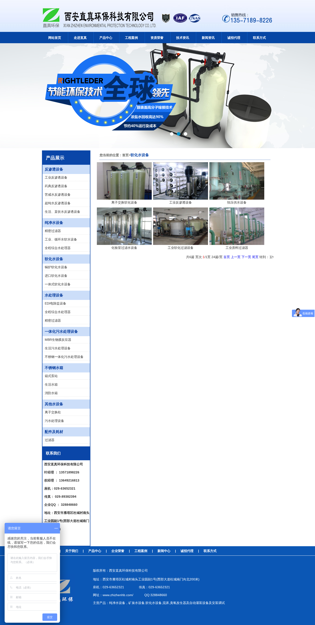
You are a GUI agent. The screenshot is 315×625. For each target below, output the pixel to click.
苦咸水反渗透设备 (58, 194)
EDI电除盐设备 (55, 303)
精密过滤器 (53, 231)
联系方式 (210, 551)
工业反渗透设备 (56, 177)
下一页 (246, 257)
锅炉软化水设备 (56, 267)
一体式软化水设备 (58, 284)
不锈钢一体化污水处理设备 (64, 357)
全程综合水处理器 (58, 248)
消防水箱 (51, 393)
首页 (226, 257)
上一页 (236, 257)
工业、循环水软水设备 (61, 239)
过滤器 (49, 440)
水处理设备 (54, 295)
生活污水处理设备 (58, 348)
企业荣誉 (117, 551)
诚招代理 (187, 551)
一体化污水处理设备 (61, 331)
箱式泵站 (51, 376)
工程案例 (140, 551)
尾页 (255, 257)
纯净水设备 (54, 223)
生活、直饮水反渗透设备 (62, 211)
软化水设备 (54, 259)
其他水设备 (54, 404)
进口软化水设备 (56, 275)
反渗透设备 (54, 169)
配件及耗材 (54, 432)
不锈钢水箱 (54, 368)
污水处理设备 (54, 421)
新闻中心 (164, 551)
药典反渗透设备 (56, 186)
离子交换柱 (53, 412)
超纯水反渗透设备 (58, 203)
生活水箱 (51, 384)
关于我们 (71, 551)
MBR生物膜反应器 (58, 339)
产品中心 (94, 551)
